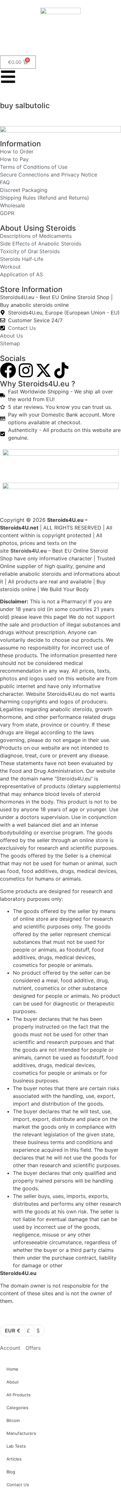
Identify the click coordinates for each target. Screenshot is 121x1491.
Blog (10, 1471)
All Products (18, 1394)
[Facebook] (8, 370)
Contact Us (17, 1484)
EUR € (12, 1330)
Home (12, 1369)
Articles (14, 1458)
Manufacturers (21, 1433)
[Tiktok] (61, 370)
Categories (17, 1407)
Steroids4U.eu (28, 550)
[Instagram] (26, 370)
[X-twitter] (43, 370)
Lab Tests (16, 1446)
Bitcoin (13, 1420)
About (12, 1381)
